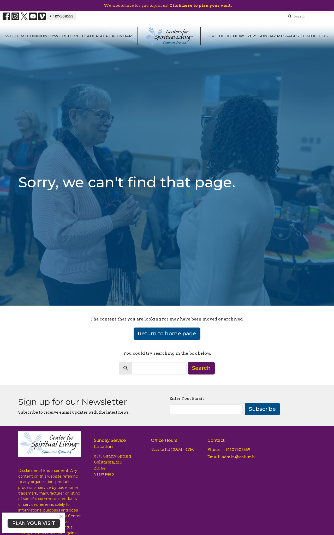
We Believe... (68, 35)
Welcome (16, 35)
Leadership (95, 35)
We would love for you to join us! (168, 5)
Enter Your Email (187, 398)
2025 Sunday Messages (273, 35)
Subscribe (262, 409)
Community (40, 35)
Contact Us (314, 35)
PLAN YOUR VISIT (33, 523)
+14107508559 (62, 16)
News (239, 35)
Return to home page (167, 333)
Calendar (120, 35)
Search (201, 368)
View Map (104, 474)
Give (212, 35)
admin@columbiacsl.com (240, 457)
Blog (225, 35)
